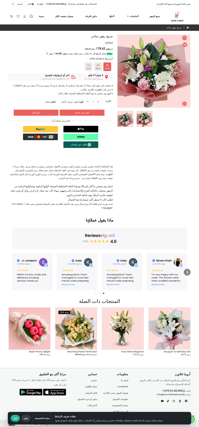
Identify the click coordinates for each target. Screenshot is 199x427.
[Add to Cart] (184, 330)
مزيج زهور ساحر (173, 27)
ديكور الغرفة (91, 16)
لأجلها (111, 16)
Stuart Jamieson (29, 260)
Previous (192, 71)
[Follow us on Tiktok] (168, 401)
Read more (158, 284)
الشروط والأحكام (120, 411)
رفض (26, 418)
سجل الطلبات (91, 386)
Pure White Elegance (132, 351)
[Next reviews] (187, 272)
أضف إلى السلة (82, 112)
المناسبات (134, 16)
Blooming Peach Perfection (82, 351)
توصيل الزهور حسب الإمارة (115, 392)
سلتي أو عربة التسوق (87, 399)
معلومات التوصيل (120, 399)
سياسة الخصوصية (42, 418)
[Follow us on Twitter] (180, 401)
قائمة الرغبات (91, 392)
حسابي (94, 380)
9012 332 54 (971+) (173, 390)
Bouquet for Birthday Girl (177, 351)
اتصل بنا (124, 380)
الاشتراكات (92, 405)
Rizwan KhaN (163, 260)
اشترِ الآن (36, 112)
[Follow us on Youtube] (163, 401)
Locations (123, 386)
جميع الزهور (154, 16)
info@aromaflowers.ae (169, 394)
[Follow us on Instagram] (174, 401)
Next (115, 71)
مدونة (41, 16)
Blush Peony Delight (40, 351)
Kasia (123, 260)
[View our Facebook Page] (186, 401)
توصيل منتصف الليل (64, 16)
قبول (15, 418)
